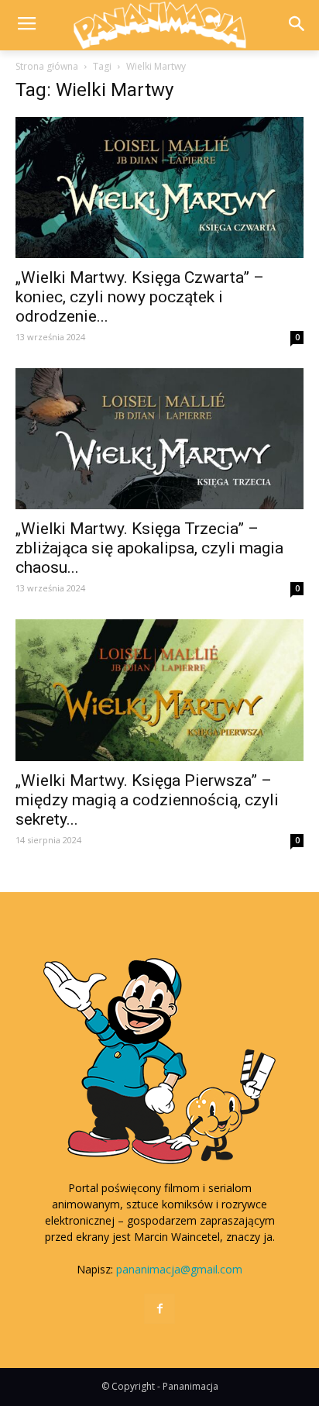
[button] (297, 25)
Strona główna (46, 66)
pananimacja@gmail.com (179, 1269)
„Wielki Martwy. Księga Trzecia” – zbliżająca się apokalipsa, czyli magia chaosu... (149, 548)
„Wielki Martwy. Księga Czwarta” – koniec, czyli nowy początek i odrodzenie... (139, 297)
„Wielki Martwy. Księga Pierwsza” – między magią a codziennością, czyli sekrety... (147, 800)
